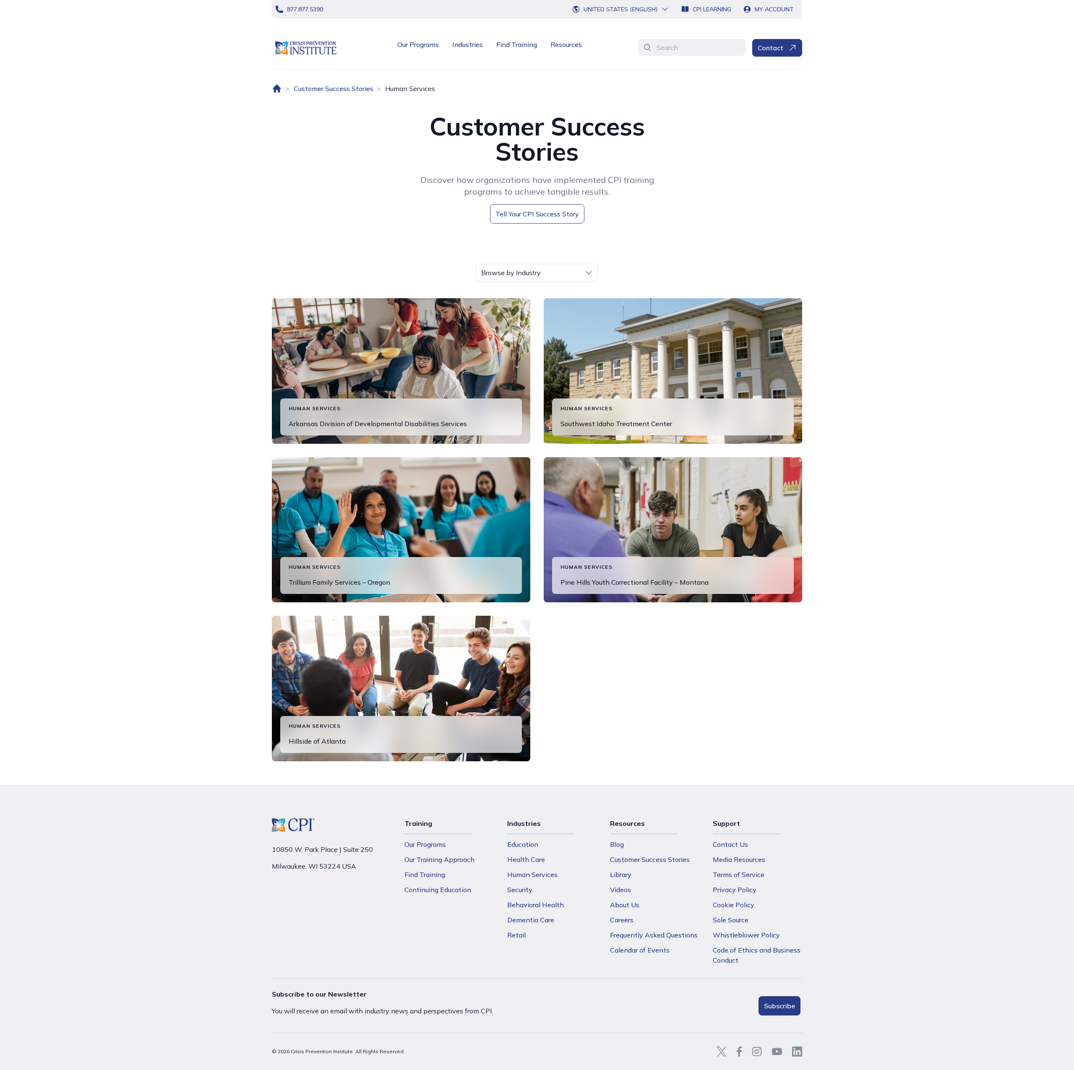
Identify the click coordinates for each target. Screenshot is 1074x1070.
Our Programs (418, 44)
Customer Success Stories (333, 88)
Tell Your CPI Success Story (537, 214)
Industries (467, 44)
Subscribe (779, 1006)
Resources (566, 44)
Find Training (516, 44)
